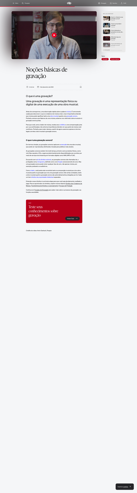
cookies (125, 487)
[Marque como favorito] (80, 87)
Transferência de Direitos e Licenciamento (44, 186)
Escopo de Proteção (65, 186)
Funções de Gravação (41, 190)
